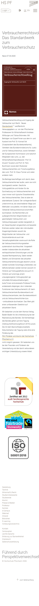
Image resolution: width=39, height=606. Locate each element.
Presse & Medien (8, 503)
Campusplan (7, 531)
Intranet (5, 516)
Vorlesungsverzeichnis (10, 524)
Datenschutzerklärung (10, 542)
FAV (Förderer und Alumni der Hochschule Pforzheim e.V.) (18, 337)
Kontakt (5, 529)
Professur (5, 505)
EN (28, 10)
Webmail (5, 513)
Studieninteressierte (9, 495)
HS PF (6, 3)
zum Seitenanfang (26, 580)
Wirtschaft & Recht (9, 492)
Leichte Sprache (8, 534)
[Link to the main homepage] (33, 4)
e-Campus (6, 511)
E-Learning (6, 521)
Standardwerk (7, 126)
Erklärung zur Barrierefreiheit (13, 536)
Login (5, 10)
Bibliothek (6, 519)
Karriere (5, 508)
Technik (5, 490)
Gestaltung (6, 487)
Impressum (6, 539)
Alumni (5, 500)
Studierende (6, 498)
